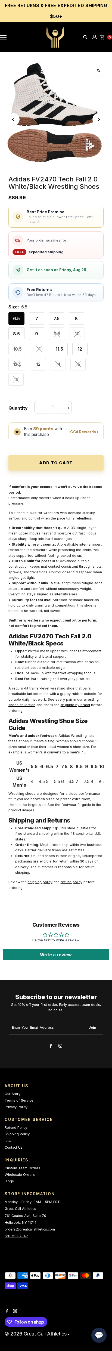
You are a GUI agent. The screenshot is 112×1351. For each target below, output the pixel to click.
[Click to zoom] (98, 70)
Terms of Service (19, 1100)
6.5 (16, 318)
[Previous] (13, 119)
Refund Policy (16, 1128)
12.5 (17, 364)
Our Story (12, 1094)
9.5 (57, 333)
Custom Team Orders (22, 1168)
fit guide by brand (75, 705)
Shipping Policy (17, 1134)
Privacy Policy (16, 1107)
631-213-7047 (16, 1236)
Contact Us (14, 1147)
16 (16, 379)
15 (78, 364)
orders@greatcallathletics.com (30, 1229)
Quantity (18, 408)
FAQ (8, 1141)
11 (39, 349)
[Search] (85, 37)
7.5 (57, 318)
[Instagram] (60, 1046)
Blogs (9, 1181)
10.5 (17, 349)
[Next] (98, 119)
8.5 (16, 333)
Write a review (56, 954)
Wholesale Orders (20, 1175)
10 (77, 333)
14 (58, 364)
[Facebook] (51, 1046)
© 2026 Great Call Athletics (36, 1334)
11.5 (59, 349)
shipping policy (40, 882)
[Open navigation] (6, 37)
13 (38, 364)
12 (79, 349)
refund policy (71, 882)
